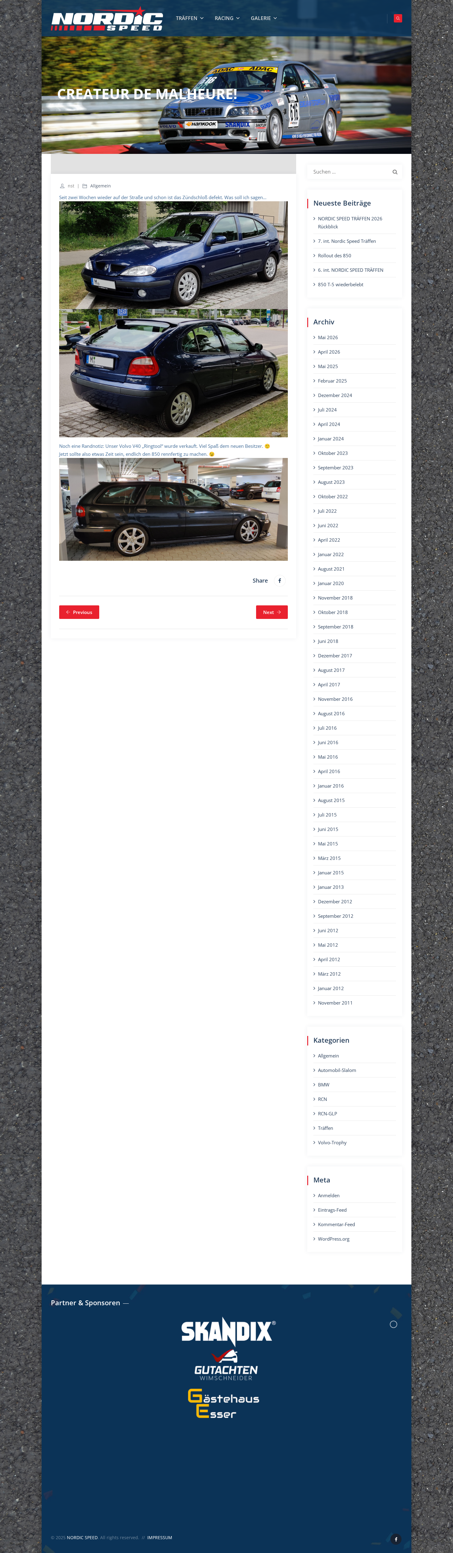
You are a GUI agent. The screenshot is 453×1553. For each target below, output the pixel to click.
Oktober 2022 (333, 496)
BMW (323, 1084)
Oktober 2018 (333, 612)
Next (268, 612)
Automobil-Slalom (337, 1070)
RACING (224, 18)
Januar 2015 (331, 872)
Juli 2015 (327, 815)
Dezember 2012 (335, 901)
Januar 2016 (331, 786)
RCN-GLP (327, 1113)
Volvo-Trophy (332, 1142)
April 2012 (329, 959)
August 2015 (331, 800)
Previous (82, 612)
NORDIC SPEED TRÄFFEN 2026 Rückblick (350, 222)
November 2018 (335, 598)
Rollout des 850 (334, 255)
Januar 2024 (331, 438)
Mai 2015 (328, 844)
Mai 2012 (328, 945)
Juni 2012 (328, 930)
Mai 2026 (328, 337)
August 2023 (331, 482)
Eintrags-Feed (332, 1210)
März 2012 (329, 974)
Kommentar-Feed (336, 1224)
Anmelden (329, 1195)
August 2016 (331, 713)
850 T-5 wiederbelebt (340, 284)
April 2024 (329, 424)
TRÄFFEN (187, 18)
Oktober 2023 (333, 453)
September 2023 (335, 467)
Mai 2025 (328, 366)
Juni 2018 (328, 641)
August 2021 (331, 569)
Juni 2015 (328, 829)
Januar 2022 (331, 554)
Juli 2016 (327, 728)
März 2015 (329, 858)
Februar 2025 (332, 381)
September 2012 (335, 916)
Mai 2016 (328, 757)
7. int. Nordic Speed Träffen (347, 241)
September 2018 (335, 627)
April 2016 (329, 771)
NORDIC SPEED (82, 1537)
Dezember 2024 (335, 395)
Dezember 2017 (335, 655)
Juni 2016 (328, 742)
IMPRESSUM (159, 1537)
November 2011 (335, 1003)
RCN (322, 1099)
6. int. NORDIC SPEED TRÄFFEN (350, 270)
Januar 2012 (331, 988)
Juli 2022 (327, 511)
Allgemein (100, 186)
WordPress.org (333, 1239)
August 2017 (331, 670)
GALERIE (261, 18)
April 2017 (329, 684)
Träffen (325, 1128)
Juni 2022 (328, 525)
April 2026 (329, 352)
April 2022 (329, 540)
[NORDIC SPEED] (107, 18)
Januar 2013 (331, 887)
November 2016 (335, 699)
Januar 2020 (331, 583)
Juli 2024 (327, 410)
